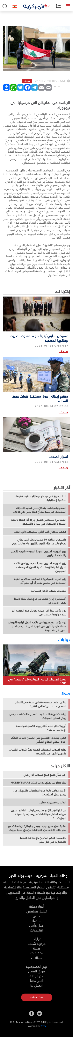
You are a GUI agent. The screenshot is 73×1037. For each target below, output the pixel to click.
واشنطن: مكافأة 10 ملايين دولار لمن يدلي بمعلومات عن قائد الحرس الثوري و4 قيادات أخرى (39, 541)
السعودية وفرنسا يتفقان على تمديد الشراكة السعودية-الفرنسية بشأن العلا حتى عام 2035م (39, 510)
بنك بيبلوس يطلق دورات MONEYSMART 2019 (38, 782)
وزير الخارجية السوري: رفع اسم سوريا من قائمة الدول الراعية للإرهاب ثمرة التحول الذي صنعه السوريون (40, 567)
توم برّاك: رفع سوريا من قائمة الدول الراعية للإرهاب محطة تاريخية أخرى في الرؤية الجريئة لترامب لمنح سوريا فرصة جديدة (37, 626)
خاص (36, 915)
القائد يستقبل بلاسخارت (52, 802)
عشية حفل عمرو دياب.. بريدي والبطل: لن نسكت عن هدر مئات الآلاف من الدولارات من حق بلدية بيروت (37, 828)
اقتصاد (36, 920)
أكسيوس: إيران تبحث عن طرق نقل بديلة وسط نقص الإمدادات (40, 601)
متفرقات (37, 953)
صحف (63, 351)
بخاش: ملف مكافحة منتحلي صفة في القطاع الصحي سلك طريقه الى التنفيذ (41, 704)
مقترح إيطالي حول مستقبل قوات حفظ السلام (40, 398)
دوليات (64, 639)
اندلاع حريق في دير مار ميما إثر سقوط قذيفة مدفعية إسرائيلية (41, 498)
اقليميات (36, 930)
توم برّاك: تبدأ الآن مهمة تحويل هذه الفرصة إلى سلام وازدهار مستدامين (38, 612)
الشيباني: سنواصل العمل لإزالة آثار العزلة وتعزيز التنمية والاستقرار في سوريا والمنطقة (38, 522)
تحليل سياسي (36, 911)
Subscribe (36, 997)
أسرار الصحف (58, 456)
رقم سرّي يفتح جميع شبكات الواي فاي (45, 775)
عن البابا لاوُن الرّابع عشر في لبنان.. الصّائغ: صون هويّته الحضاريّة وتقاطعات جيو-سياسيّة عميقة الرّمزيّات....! (38, 814)
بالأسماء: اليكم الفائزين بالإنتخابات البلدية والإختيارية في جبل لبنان (43, 840)
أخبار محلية (36, 906)
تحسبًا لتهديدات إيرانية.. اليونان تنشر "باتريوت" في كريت (37, 681)
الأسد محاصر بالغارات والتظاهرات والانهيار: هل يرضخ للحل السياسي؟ (40, 792)
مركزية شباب (37, 943)
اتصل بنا (36, 985)
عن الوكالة (37, 975)
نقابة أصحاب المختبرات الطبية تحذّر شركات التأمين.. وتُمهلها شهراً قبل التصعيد (37, 751)
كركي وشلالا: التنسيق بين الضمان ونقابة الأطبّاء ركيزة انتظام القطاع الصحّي (38, 740)
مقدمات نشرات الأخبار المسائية (48, 591)
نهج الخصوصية (36, 966)
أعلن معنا (36, 980)
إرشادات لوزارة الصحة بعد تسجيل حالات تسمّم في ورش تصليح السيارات (38, 716)
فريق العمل (36, 971)
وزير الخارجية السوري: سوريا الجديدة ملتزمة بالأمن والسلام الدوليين (38, 553)
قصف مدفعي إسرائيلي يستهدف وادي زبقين (40, 532)
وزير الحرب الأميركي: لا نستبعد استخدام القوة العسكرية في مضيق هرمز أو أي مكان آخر (40, 581)
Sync (43, 1025)
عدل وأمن (36, 925)
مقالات (36, 957)
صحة (66, 693)
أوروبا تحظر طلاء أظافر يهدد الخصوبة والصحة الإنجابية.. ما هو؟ (41, 728)
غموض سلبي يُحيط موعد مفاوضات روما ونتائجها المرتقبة (39, 337)
